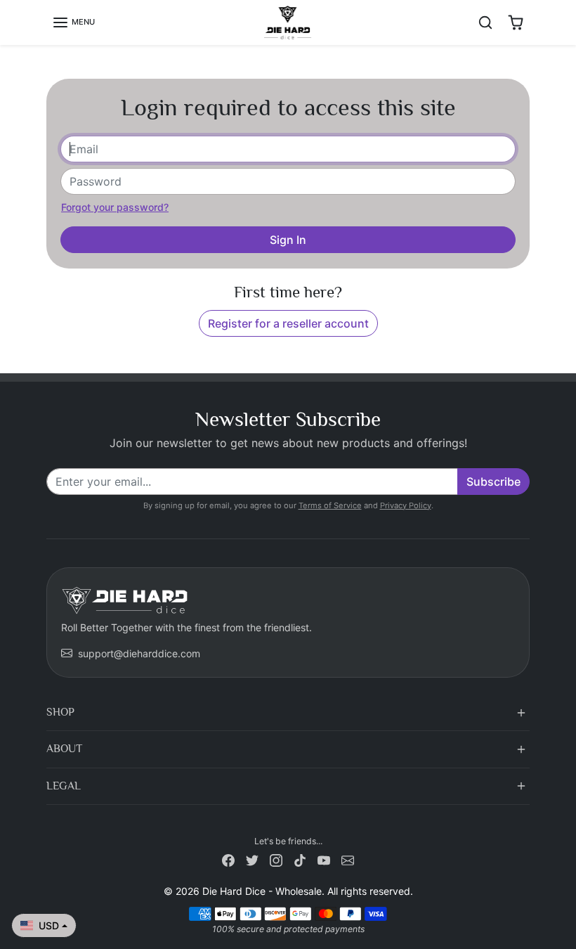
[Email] (348, 859)
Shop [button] (60, 712)
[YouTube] (324, 859)
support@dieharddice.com (139, 653)
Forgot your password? (115, 207)
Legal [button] (63, 786)
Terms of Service (330, 505)
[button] (73, 22)
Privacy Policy (405, 505)
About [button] (64, 748)
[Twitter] (252, 859)
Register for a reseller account (288, 323)
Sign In (288, 240)
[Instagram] (276, 859)
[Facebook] (228, 859)
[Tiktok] (300, 859)
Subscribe (493, 482)
